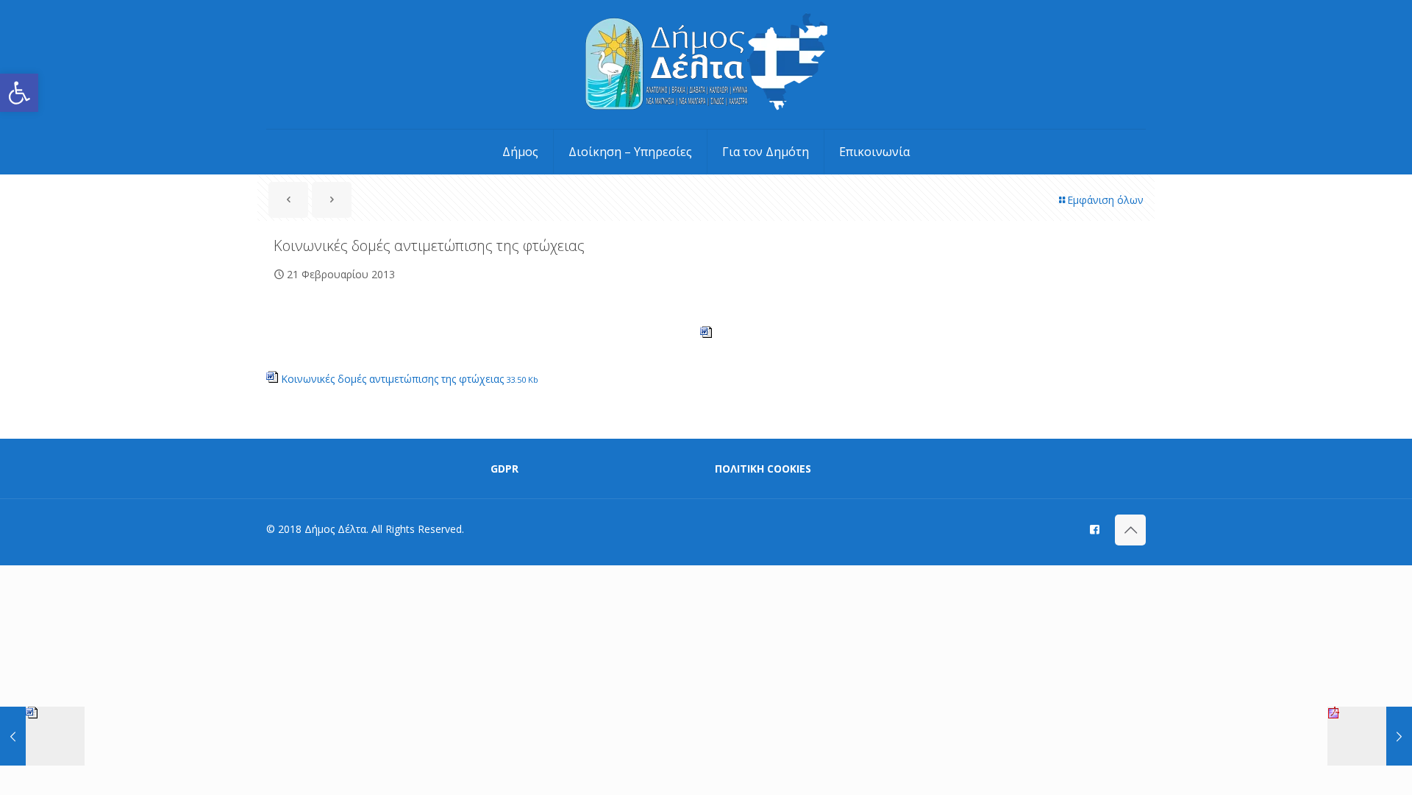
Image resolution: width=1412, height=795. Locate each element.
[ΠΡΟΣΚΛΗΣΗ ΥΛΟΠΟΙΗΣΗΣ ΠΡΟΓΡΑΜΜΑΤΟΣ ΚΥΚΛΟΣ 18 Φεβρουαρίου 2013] (42, 736)
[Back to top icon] (1130, 530)
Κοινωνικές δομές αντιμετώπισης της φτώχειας (408, 379)
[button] (19, 93)
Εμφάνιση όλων (1105, 200)
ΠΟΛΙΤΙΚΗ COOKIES (763, 469)
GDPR (504, 469)
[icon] (1094, 528)
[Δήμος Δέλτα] (706, 64)
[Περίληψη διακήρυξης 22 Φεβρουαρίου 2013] (1369, 736)
